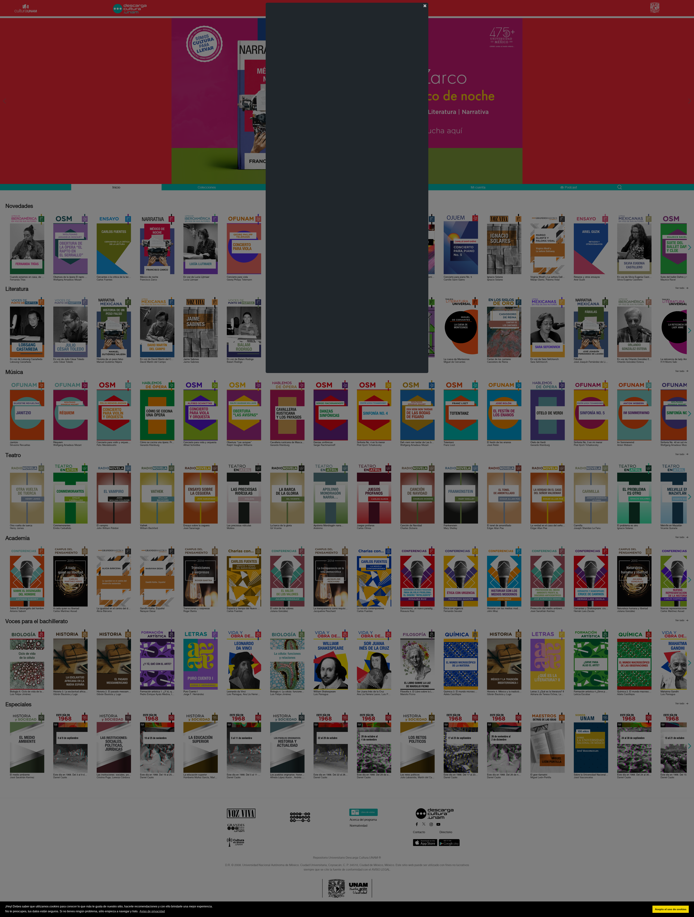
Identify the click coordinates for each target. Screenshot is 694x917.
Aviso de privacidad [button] (152, 911)
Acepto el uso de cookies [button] (670, 909)
